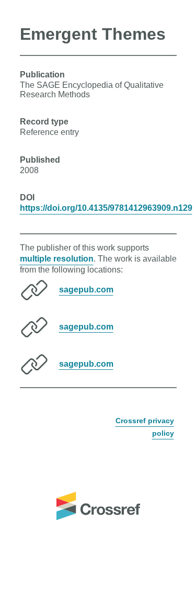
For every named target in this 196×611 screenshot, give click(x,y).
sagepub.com (86, 289)
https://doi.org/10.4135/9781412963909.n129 (106, 207)
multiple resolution (57, 258)
